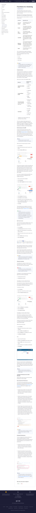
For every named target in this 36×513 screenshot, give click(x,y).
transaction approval (24, 131)
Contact (4, 506)
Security (7, 506)
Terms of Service (26, 506)
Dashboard (3, 5)
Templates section (26, 208)
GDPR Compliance (21, 508)
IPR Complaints (15, 506)
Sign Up (33, 1)
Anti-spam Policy (20, 506)
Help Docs (6, 1)
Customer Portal (4, 24)
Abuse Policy (26, 508)
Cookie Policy (15, 508)
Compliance (10, 506)
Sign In (30, 1)
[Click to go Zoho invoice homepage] (3, 1)
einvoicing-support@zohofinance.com (24, 476)
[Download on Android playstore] (16, 501)
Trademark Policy (10, 508)
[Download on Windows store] (19, 501)
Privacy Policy (31, 506)
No (21, 483)
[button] (10, 1)
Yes (18, 483)
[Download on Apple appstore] (18, 501)
